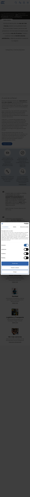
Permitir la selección (15, 267)
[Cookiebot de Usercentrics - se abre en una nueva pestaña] (21, 223)
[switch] (26, 249)
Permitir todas (15, 263)
